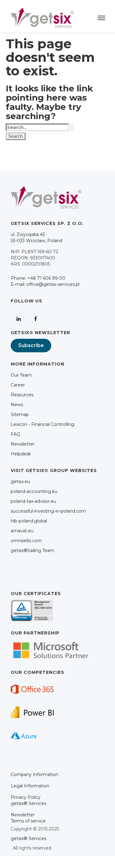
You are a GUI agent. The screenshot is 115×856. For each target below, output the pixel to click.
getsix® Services (28, 838)
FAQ (15, 434)
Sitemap (20, 414)
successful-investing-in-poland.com (48, 511)
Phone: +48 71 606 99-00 (38, 278)
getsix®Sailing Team (32, 550)
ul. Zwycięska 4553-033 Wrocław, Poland (36, 237)
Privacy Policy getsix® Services (28, 800)
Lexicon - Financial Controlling (42, 424)
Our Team (21, 375)
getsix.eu (20, 481)
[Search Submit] (72, 127)
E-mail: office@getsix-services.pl (45, 284)
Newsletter (23, 444)
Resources (22, 395)
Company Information (34, 774)
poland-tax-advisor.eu (33, 501)
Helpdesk (21, 454)
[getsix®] (42, 17)
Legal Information (30, 786)
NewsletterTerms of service (28, 818)
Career (18, 385)
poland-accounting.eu (34, 491)
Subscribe (31, 345)
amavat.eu (22, 531)
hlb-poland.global (29, 521)
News (17, 404)
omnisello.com (26, 540)
